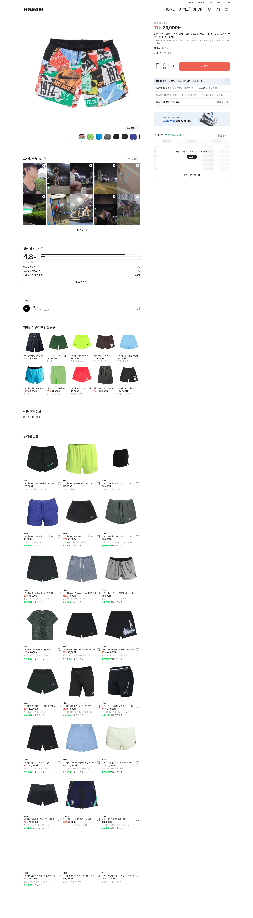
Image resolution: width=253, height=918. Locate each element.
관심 (211, 2)
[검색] (209, 9)
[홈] (33, 9)
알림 (218, 2)
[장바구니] (218, 9)
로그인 (227, 2)
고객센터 (189, 2)
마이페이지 (201, 2)
